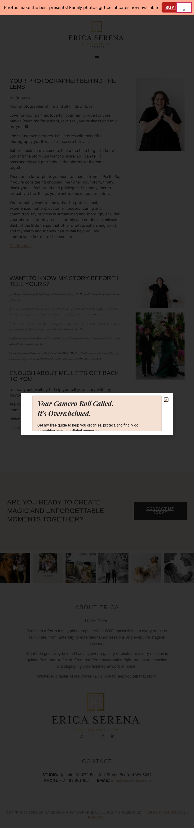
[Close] (184, 7)
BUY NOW (175, 7)
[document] (97, 414)
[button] (166, 399)
